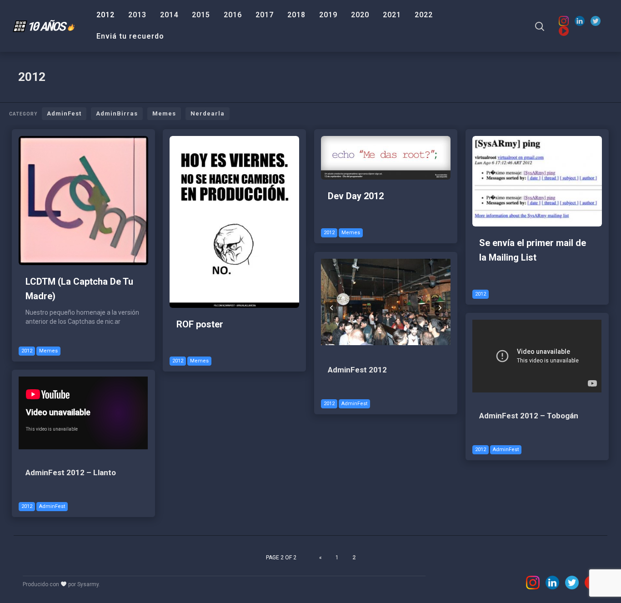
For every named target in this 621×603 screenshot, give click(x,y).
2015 (201, 14)
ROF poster (199, 324)
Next (440, 307)
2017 (264, 14)
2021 (392, 14)
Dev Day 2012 (356, 196)
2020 (360, 14)
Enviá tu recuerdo (130, 36)
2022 (424, 14)
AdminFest (64, 113)
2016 (233, 14)
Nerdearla (207, 113)
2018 (296, 14)
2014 (169, 14)
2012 (105, 14)
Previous (331, 307)
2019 (328, 14)
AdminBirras (117, 113)
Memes (164, 113)
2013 (137, 14)
